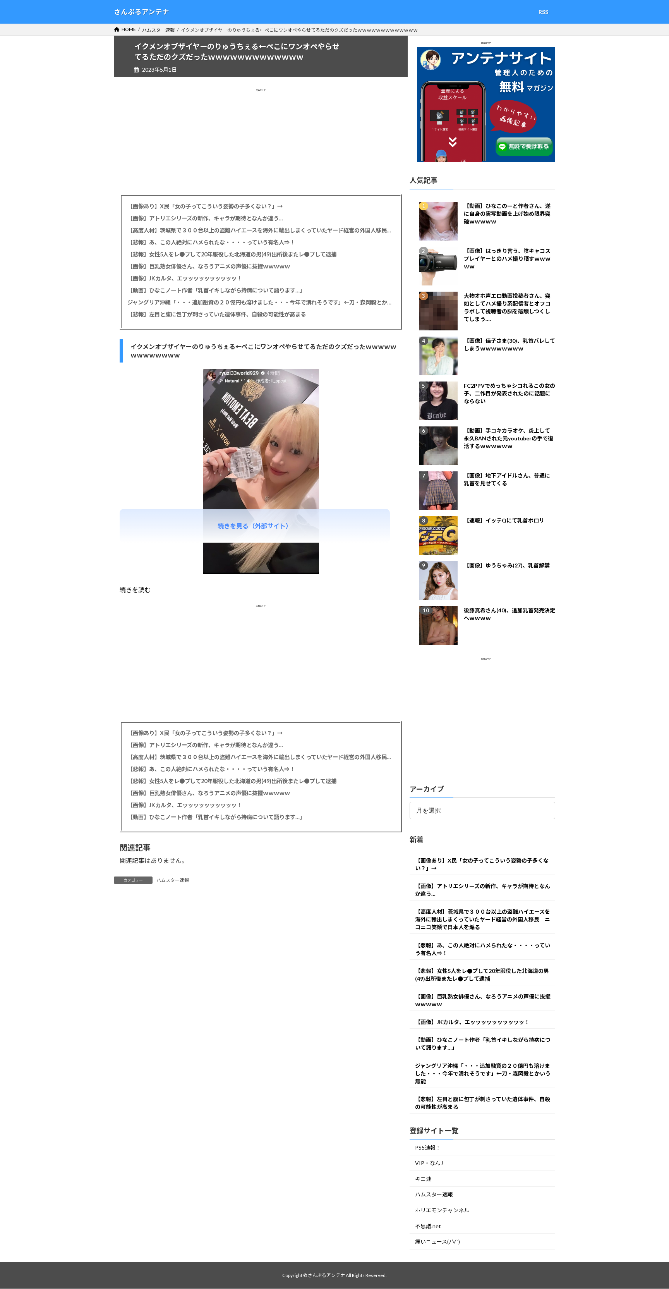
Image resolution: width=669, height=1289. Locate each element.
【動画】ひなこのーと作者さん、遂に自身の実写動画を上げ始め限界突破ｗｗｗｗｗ (507, 214)
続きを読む (135, 589)
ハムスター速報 (172, 880)
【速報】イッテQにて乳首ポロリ (504, 520)
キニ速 (423, 1179)
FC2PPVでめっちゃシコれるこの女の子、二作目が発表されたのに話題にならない (509, 393)
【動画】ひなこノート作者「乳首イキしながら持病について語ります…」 (216, 290)
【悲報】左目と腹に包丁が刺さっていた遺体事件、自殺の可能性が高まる (216, 314)
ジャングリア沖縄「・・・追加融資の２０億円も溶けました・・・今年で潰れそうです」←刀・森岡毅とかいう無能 (260, 302)
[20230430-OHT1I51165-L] (261, 571)
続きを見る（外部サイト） (255, 525)
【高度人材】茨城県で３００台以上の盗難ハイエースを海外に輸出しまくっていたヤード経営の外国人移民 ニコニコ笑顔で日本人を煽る (260, 230)
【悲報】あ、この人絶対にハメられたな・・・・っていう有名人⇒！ (211, 242)
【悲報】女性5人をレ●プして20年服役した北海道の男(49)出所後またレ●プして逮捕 (231, 254)
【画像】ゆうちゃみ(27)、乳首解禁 (507, 565)
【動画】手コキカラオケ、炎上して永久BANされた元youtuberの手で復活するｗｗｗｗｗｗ (508, 438)
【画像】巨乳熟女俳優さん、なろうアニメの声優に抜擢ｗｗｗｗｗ (208, 266)
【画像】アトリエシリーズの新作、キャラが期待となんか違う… (205, 218)
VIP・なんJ (429, 1163)
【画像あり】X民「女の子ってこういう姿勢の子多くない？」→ (205, 206)
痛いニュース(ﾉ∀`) (437, 1242)
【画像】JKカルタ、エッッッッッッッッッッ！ (184, 278)
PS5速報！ (428, 1147)
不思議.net (428, 1226)
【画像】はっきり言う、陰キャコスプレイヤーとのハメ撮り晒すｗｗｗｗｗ (507, 258)
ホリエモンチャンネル (442, 1210)
